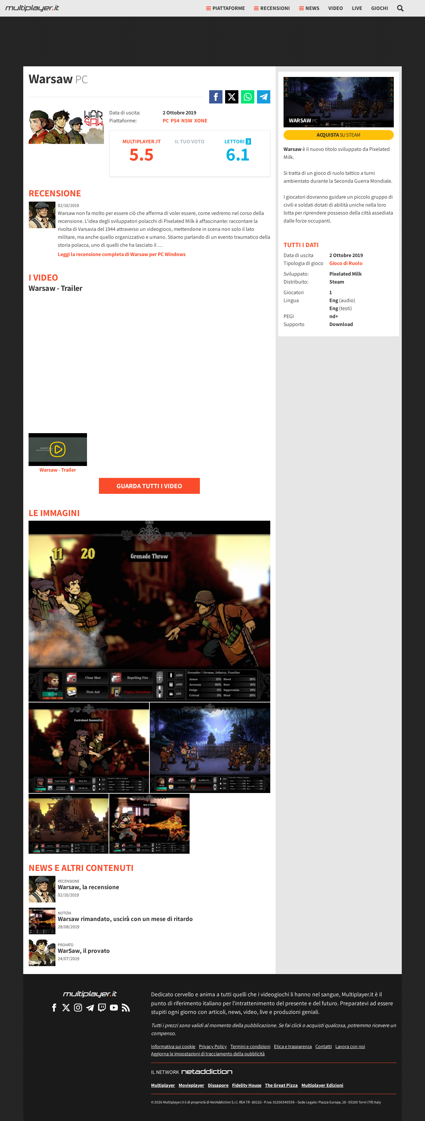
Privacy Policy (213, 1046)
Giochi (379, 8)
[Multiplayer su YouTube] (114, 1007)
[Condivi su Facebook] (215, 96)
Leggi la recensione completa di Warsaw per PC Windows (122, 254)
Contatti (323, 1046)
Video (335, 8)
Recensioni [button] (275, 8)
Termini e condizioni (250, 1046)
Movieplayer (191, 1085)
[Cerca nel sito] (400, 8)
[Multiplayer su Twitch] (102, 1007)
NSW (186, 120)
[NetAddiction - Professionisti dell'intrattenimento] (207, 1072)
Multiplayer (163, 1085)
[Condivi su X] (231, 96)
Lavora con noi (350, 1046)
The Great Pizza (281, 1085)
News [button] (312, 8)
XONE (201, 120)
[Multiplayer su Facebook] (54, 1007)
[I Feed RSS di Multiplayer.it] (126, 1007)
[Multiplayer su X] (66, 1007)
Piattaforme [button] (228, 8)
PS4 (175, 120)
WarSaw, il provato (84, 951)
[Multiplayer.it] (32, 8)
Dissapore (218, 1085)
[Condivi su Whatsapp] (247, 96)
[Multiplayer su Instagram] (78, 1007)
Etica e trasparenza (293, 1046)
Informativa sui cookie (173, 1046)
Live (357, 8)
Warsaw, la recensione (88, 887)
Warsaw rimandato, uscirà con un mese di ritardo (125, 919)
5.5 (141, 154)
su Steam (339, 134)
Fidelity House (246, 1085)
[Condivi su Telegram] (263, 96)
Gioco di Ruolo (346, 263)
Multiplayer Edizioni (322, 1085)
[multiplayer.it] (90, 993)
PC (166, 120)
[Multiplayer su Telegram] (90, 1007)
